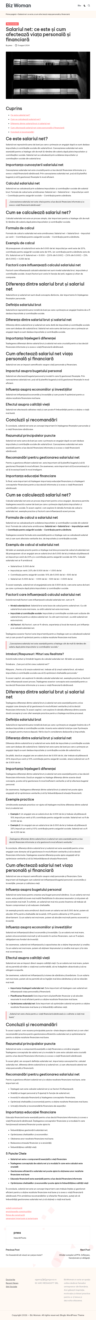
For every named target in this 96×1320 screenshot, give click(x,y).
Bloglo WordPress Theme (72, 1315)
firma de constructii (15, 1215)
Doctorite (10, 1279)
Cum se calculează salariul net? (26, 119)
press (17, 1232)
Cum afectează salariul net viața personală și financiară (37, 127)
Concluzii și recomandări (22, 132)
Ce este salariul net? (20, 115)
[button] (20, 1238)
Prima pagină (11, 14)
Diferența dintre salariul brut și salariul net (30, 123)
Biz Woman (18, 5)
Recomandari (12, 24)
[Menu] (79, 5)
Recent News (12, 1283)
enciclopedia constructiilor (19, 1211)
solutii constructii (14, 1208)
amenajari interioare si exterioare (22, 1218)
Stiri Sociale (11, 1286)
